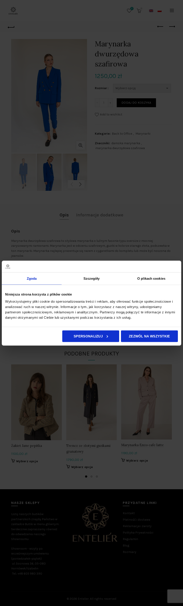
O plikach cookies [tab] (151, 278)
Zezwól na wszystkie (149, 336)
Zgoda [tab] (32, 278)
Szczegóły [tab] (91, 278)
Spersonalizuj (88, 336)
